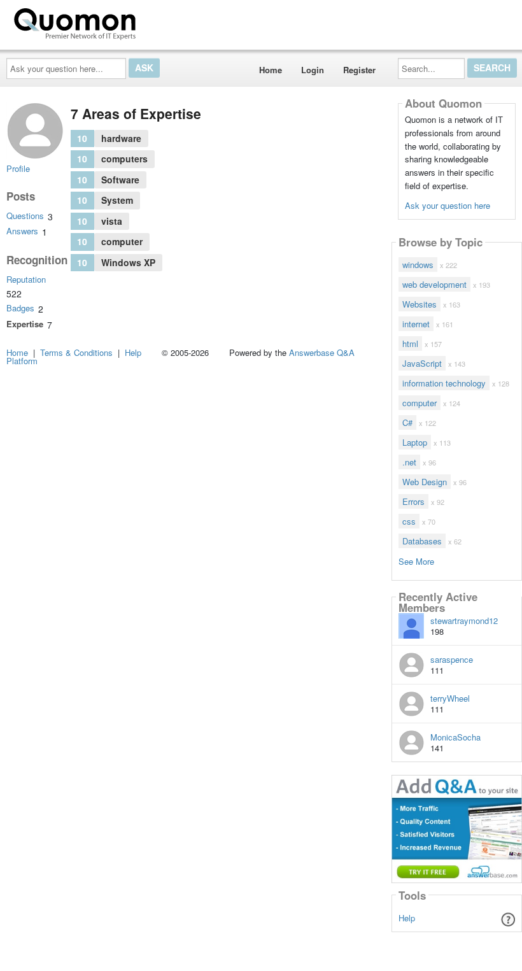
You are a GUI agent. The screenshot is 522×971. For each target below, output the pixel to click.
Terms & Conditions (76, 352)
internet (416, 324)
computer (419, 403)
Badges (20, 308)
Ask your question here (447, 205)
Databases (422, 541)
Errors (413, 501)
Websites (419, 304)
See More (416, 560)
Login (312, 70)
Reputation (26, 279)
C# (407, 422)
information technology (444, 383)
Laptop (414, 442)
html (410, 343)
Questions (25, 215)
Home (270, 70)
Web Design (424, 482)
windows (418, 265)
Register (359, 70)
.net (409, 462)
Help (407, 918)
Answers (22, 231)
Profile (18, 168)
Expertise (24, 324)
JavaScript (422, 363)
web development (434, 284)
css (409, 521)
